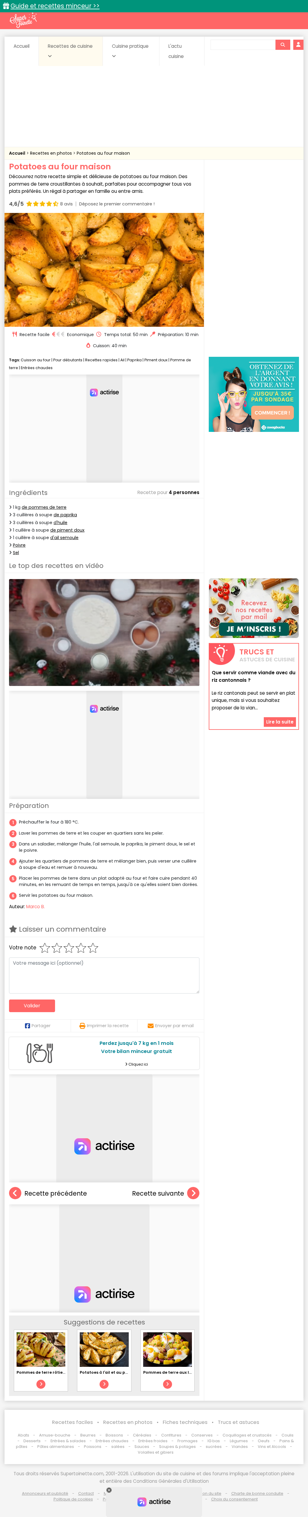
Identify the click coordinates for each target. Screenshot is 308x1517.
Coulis (288, 1435)
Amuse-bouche (54, 1435)
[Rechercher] (282, 45)
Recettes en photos (51, 153)
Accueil (21, 46)
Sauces (141, 1446)
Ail (122, 360)
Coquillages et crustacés (247, 1435)
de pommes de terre (44, 507)
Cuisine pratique (130, 46)
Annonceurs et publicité (45, 1493)
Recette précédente (55, 1193)
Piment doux (156, 360)
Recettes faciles (72, 1422)
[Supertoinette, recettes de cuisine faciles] (23, 20)
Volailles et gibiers (156, 1452)
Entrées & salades (68, 1440)
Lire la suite (280, 722)
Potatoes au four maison (103, 153)
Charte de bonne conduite (257, 1493)
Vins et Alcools (272, 1446)
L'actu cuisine (176, 51)
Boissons (114, 1435)
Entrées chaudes (37, 367)
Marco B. (35, 906)
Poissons (92, 1446)
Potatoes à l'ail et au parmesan (112, 1372)
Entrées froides (153, 1440)
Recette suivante (158, 1193)
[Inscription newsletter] (254, 608)
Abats (23, 1435)
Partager (41, 1026)
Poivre (19, 545)
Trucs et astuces (238, 1422)
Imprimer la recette (108, 1026)
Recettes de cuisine (70, 46)
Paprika (134, 360)
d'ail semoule (64, 538)
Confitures (171, 1435)
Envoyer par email (174, 1026)
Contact (86, 1493)
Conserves (202, 1435)
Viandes (240, 1446)
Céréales (142, 1435)
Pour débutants (67, 360)
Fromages (187, 1440)
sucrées (214, 1446)
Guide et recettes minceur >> (55, 6)
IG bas (214, 1440)
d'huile (60, 523)
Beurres (88, 1435)
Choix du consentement (234, 1499)
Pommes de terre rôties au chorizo (52, 1372)
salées (118, 1446)
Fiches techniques (185, 1422)
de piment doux (67, 530)
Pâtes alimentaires (55, 1446)
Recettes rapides (101, 360)
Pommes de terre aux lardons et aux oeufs (186, 1372)
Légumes (239, 1440)
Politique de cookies (73, 1499)
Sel (16, 553)
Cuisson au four (36, 360)
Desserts (32, 1440)
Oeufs (264, 1440)
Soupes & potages (177, 1446)
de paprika (65, 515)
